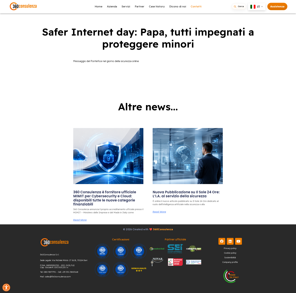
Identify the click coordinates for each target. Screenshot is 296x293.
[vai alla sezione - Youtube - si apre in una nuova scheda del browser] (238, 241)
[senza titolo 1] (54, 242)
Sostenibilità (230, 257)
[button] (6, 287)
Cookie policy (230, 252)
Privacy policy (230, 248)
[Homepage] (23, 6)
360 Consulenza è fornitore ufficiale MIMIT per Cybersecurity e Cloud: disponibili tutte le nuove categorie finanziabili (104, 198)
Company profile (230, 262)
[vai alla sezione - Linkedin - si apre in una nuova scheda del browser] (230, 241)
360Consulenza (163, 229)
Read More (80, 220)
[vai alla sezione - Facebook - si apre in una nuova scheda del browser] (221, 241)
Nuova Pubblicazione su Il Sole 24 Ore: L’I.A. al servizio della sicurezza (186, 194)
